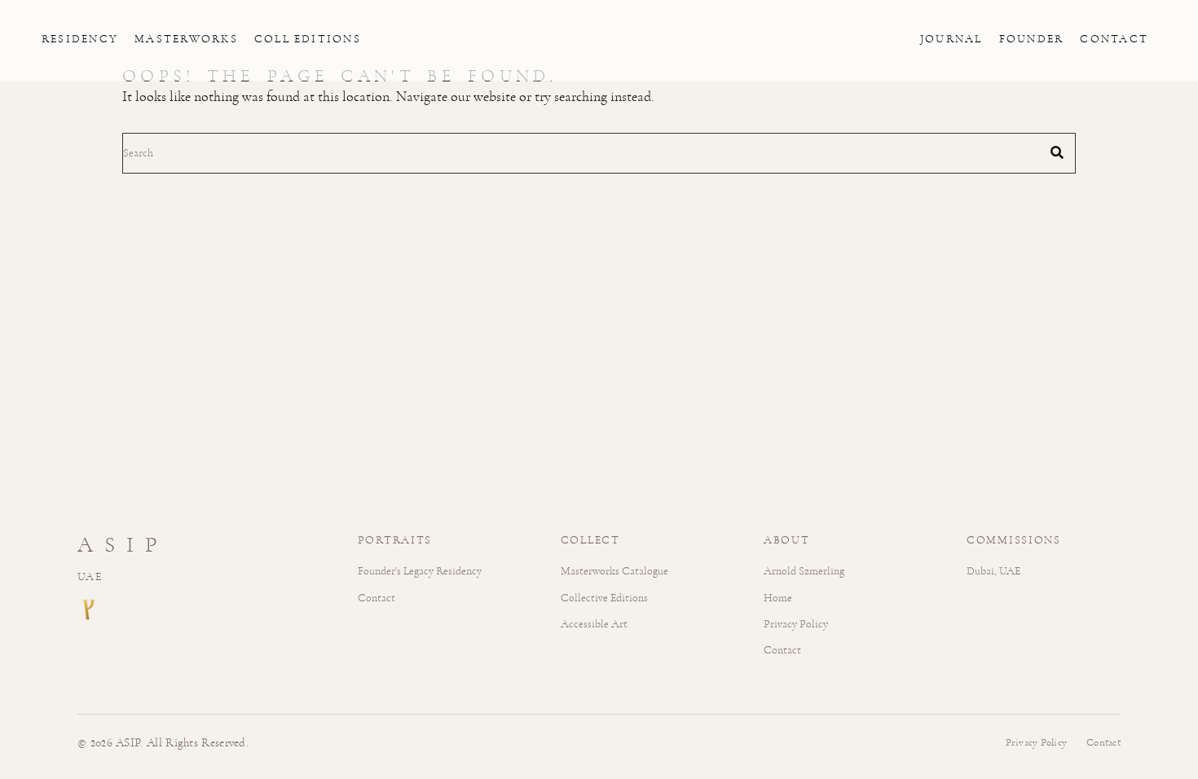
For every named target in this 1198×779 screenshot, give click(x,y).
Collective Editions (604, 598)
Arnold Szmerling (804, 571)
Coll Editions (307, 39)
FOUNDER (1031, 39)
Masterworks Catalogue (614, 571)
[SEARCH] (1057, 153)
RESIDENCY (80, 39)
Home (778, 598)
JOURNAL (951, 39)
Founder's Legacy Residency (420, 571)
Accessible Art (594, 624)
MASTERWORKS (186, 39)
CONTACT (1114, 39)
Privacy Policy (796, 624)
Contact (376, 598)
